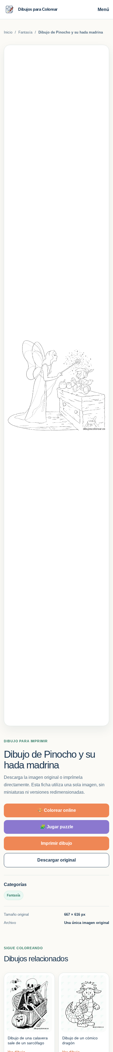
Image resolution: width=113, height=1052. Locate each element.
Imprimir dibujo (56, 843)
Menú (103, 9)
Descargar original (56, 860)
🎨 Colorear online (56, 810)
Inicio (8, 32)
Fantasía (25, 32)
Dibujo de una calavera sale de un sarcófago (28, 1040)
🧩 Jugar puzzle (56, 826)
